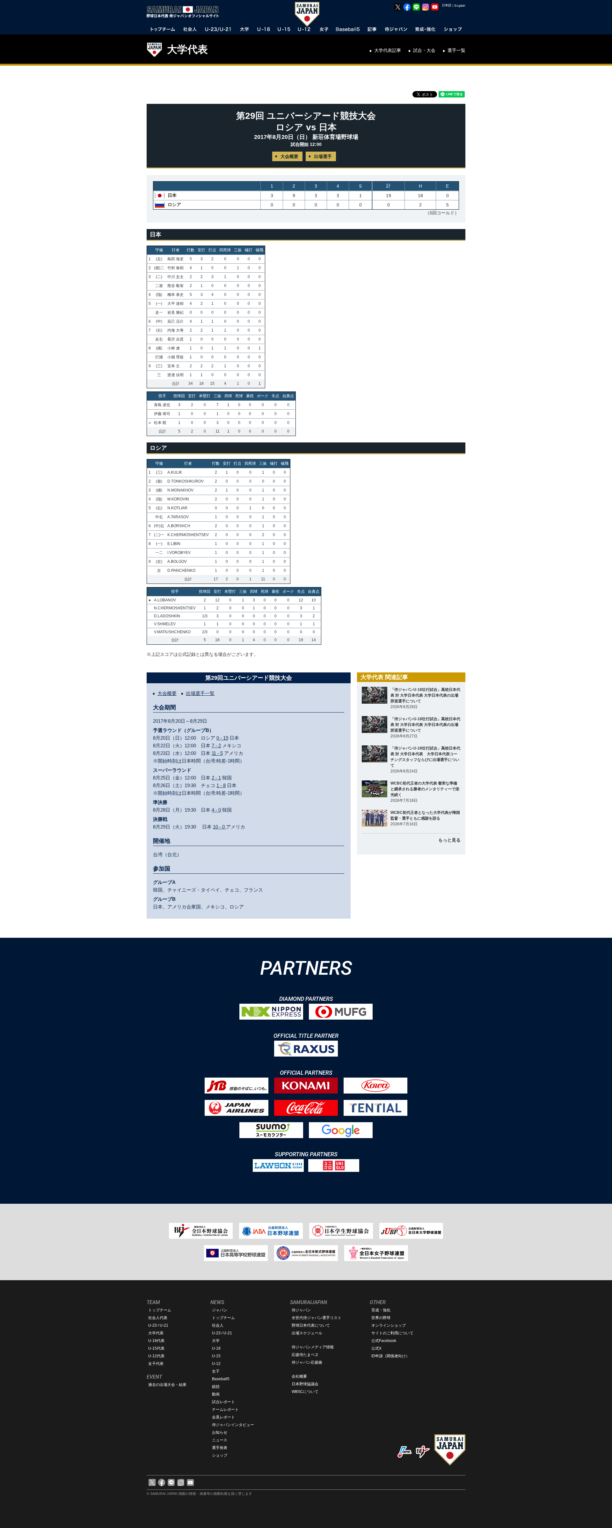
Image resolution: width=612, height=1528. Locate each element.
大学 (216, 1340)
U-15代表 (156, 1348)
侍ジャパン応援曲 (307, 1362)
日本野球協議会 (305, 1384)
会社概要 (299, 1376)
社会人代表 (157, 1318)
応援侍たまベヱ (305, 1354)
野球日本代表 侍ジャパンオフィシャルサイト (185, 12)
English (460, 5)
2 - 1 (216, 777)
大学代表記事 (387, 50)
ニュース (219, 1440)
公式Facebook (383, 1340)
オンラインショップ (388, 1325)
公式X (376, 1348)
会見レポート (223, 1417)
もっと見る (449, 840)
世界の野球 (380, 1318)
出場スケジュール (307, 1333)
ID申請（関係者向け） (390, 1356)
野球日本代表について (311, 1325)
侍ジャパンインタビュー (233, 1425)
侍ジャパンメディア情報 (313, 1347)
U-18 (216, 1348)
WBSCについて (305, 1391)
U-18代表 (156, 1340)
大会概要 (289, 156)
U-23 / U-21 (158, 1325)
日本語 (446, 5)
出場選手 (323, 156)
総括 (216, 1386)
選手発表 (219, 1448)
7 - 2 (216, 745)
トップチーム (159, 1310)
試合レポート (223, 1402)
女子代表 (156, 1363)
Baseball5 (220, 1379)
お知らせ (219, 1432)
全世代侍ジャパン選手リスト (316, 1318)
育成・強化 (380, 1310)
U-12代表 (156, 1356)
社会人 (217, 1325)
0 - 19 (222, 738)
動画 (216, 1394)
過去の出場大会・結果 (167, 1384)
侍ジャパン (301, 1310)
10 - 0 (219, 826)
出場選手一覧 (200, 693)
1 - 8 (221, 785)
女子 (216, 1371)
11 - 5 (217, 753)
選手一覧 (456, 50)
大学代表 (187, 49)
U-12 (216, 1363)
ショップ (219, 1455)
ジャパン (219, 1310)
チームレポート (225, 1409)
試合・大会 (424, 50)
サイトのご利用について (392, 1333)
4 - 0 (216, 810)
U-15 (216, 1356)
